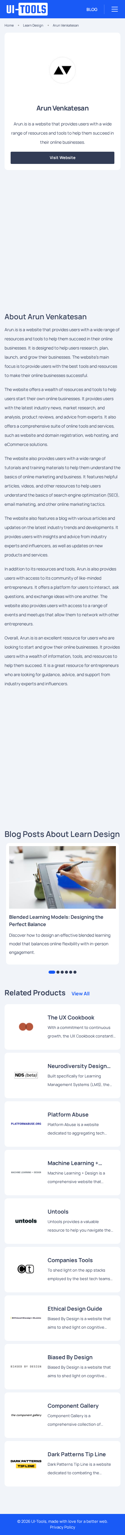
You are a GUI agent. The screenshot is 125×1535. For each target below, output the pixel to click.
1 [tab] (52, 972)
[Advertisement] (62, 239)
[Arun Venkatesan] (26, 1026)
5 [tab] (70, 972)
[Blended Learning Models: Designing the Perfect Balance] (62, 877)
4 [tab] (66, 972)
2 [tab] (57, 972)
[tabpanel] (62, 904)
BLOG (91, 9)
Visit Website (63, 157)
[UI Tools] (32, 9)
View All (81, 993)
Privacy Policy (62, 1527)
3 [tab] (62, 972)
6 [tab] (74, 972)
